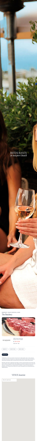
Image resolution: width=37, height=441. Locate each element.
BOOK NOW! (21, 349)
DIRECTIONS (12, 349)
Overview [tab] (5, 354)
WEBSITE (5, 349)
